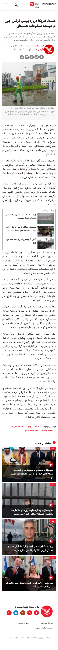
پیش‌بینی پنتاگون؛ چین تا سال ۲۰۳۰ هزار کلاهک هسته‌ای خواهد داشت (21, 229)
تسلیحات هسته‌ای (31, 430)
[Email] (27, 57)
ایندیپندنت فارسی (39, 47)
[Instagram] (22, 612)
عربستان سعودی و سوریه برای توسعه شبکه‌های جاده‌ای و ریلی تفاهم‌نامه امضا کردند (32, 474)
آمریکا (37, 426)
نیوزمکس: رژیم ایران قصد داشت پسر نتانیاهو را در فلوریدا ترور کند (29, 585)
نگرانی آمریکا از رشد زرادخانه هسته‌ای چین (21, 241)
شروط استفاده (47, 623)
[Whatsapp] (36, 57)
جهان (38, 443)
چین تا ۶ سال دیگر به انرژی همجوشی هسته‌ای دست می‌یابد (21, 216)
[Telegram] (15, 612)
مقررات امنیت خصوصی (43, 628)
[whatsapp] (9, 612)
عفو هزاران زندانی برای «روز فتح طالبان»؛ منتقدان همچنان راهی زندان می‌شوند (32, 512)
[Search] (16, 5)
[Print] (22, 57)
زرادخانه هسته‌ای (47, 430)
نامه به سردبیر (23, 623)
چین (29, 426)
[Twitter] (31, 57)
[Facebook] (41, 57)
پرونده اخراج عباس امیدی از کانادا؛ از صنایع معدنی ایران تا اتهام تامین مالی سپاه (30, 548)
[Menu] (5, 5)
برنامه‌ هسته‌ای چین (17, 426)
